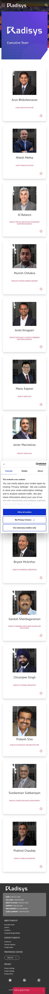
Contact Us (7, 942)
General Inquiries (9, 945)
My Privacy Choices (23, 520)
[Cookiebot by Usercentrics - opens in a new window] (35, 464)
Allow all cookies (24, 512)
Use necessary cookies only (24, 528)
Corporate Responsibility (12, 933)
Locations (7, 930)
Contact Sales (8, 947)
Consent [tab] (8, 471)
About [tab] (40, 471)
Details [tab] (24, 471)
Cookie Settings (9, 971)
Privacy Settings (9, 968)
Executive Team (9, 925)
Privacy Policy (8, 974)
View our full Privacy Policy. (18, 504)
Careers (6, 927)
